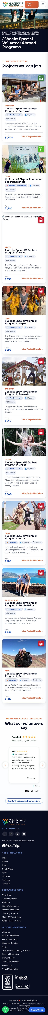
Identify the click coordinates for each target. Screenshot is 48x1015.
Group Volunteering (10, 906)
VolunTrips (6, 895)
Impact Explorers (31, 1000)
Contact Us (7, 965)
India (4, 858)
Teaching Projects (10, 913)
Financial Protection (10, 954)
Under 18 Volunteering (11, 917)
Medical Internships (10, 910)
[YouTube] (24, 834)
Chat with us (37, 1010)
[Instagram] (11, 834)
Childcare (6, 902)
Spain (4, 872)
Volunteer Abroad (19, 32)
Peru (4, 865)
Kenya (5, 861)
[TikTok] (17, 834)
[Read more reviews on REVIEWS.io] (32, 791)
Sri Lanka (6, 876)
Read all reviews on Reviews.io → (24, 801)
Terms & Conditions (10, 961)
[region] (24, 764)
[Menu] (43, 4)
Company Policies (10, 943)
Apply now (30, 4)
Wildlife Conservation (11, 921)
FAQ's (5, 947)
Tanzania (6, 880)
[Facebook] (4, 834)
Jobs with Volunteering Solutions (16, 950)
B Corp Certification (10, 936)
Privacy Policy (8, 958)
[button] (5, 765)
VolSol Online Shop (10, 969)
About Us (6, 932)
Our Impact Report (10, 939)
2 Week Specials (9, 899)
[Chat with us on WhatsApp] (5, 1009)
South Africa (7, 869)
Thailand (6, 884)
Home (5, 32)
